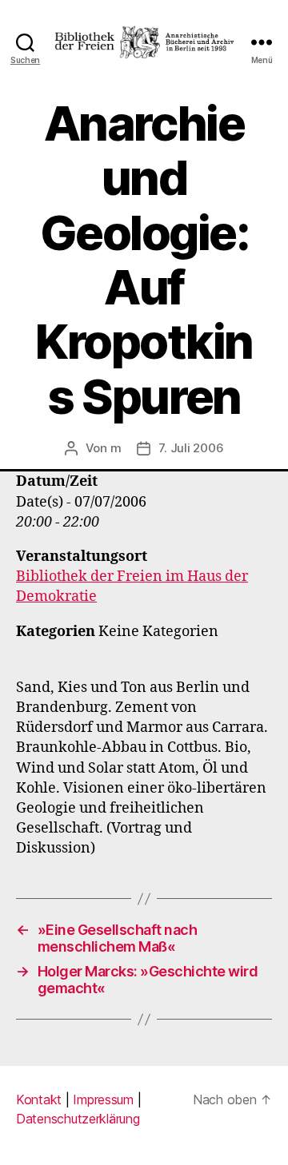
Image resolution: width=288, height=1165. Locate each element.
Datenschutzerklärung (78, 1119)
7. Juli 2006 (190, 447)
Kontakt (39, 1099)
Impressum (103, 1099)
